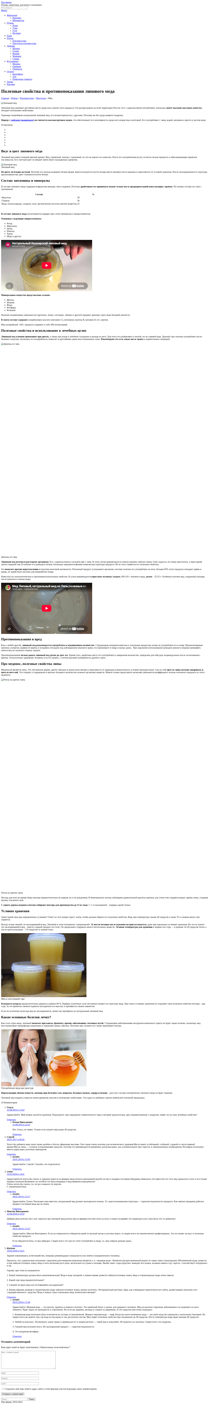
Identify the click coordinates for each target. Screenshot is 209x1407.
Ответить (11, 1119)
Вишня (16, 53)
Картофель (18, 74)
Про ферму (6, 2)
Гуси (15, 30)
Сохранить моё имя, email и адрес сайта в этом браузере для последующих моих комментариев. (51, 1389)
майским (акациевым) (22, 120)
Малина (16, 64)
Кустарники (12, 61)
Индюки (17, 33)
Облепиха (17, 69)
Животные (12, 15)
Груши (16, 51)
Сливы (16, 59)
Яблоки (16, 48)
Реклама (11, 84)
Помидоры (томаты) (22, 79)
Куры (15, 25)
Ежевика (17, 66)
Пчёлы (10, 38)
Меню (4, 10)
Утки (15, 28)
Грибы (10, 82)
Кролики (17, 18)
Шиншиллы (18, 20)
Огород (10, 71)
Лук (14, 76)
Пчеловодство (19, 41)
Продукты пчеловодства (24, 43)
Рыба (9, 36)
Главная (5, 98)
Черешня (17, 56)
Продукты (41, 98)
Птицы (10, 23)
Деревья (11, 46)
